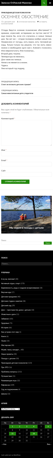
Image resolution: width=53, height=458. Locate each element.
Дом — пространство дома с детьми (16, 310)
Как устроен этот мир (10, 332)
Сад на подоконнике (9, 389)
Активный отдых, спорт (10, 283)
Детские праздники (9, 297)
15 (12, 434)
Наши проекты (7, 354)
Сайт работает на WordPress (10, 455)
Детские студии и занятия (11, 301)
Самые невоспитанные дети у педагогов (17, 92)
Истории (4, 328)
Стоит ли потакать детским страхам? (16, 83)
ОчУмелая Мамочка (27, 22)
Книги (3, 336)
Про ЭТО (4, 367)
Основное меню (50, 3)
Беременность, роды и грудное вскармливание (20, 288)
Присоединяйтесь (26, 235)
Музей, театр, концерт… (10, 350)
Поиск (3, 240)
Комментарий (8, 119)
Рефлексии (5, 385)
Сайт (3, 171)
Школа (4, 394)
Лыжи (3, 341)
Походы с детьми (8, 359)
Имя (3, 150)
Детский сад (6, 306)
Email (4, 160)
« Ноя (4, 444)
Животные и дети (8, 314)
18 (34, 434)
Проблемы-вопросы (9, 372)
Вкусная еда (6, 292)
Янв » (49, 444)
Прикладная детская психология (15, 12)
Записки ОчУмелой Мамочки (16, 3)
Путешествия (6, 376)
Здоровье (5, 323)
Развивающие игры (9, 381)
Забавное (5, 319)
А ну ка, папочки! (8, 279)
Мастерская (6, 345)
